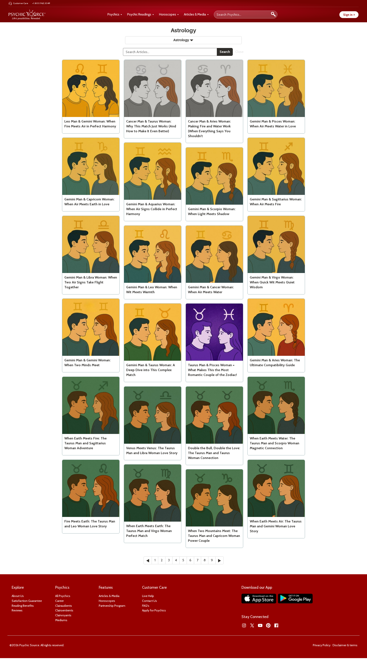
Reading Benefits (23, 606)
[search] (273, 14)
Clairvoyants (63, 615)
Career (59, 601)
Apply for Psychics (154, 610)
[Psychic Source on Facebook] (276, 625)
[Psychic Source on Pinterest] (268, 625)
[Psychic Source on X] (252, 625)
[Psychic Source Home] (26, 15)
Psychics (113, 14)
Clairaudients (63, 606)
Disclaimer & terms (345, 645)
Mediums (61, 620)
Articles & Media (195, 14)
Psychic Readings (139, 14)
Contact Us (149, 601)
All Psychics (62, 596)
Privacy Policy (321, 645)
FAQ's (145, 606)
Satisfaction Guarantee (27, 601)
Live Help (148, 596)
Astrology (181, 40)
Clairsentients (64, 610)
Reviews (17, 610)
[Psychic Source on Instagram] (244, 625)
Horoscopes (167, 14)
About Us (18, 596)
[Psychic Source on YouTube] (260, 625)
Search (225, 52)
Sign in (349, 14)
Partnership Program (112, 606)
